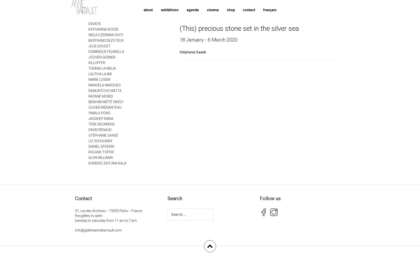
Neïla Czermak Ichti (105, 35)
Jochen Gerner (101, 57)
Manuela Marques (104, 85)
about (148, 10)
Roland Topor (101, 152)
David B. (94, 24)
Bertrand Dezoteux (106, 40)
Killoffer (96, 63)
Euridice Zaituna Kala (107, 163)
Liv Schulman (100, 141)
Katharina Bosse (103, 29)
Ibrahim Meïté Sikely (105, 102)
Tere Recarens (101, 124)
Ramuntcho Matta (105, 91)
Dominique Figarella (106, 52)
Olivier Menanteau (105, 107)
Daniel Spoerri (101, 146)
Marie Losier (99, 80)
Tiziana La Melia (102, 68)
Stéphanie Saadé (193, 52)
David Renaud (100, 130)
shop (231, 10)
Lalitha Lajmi (100, 74)
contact (249, 10)
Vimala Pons (99, 113)
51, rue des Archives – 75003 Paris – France (108, 211)
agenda (193, 10)
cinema (213, 10)
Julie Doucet (99, 46)
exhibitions (170, 10)
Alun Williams (100, 158)
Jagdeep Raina (101, 119)
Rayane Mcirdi (100, 96)
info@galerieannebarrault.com (98, 230)
